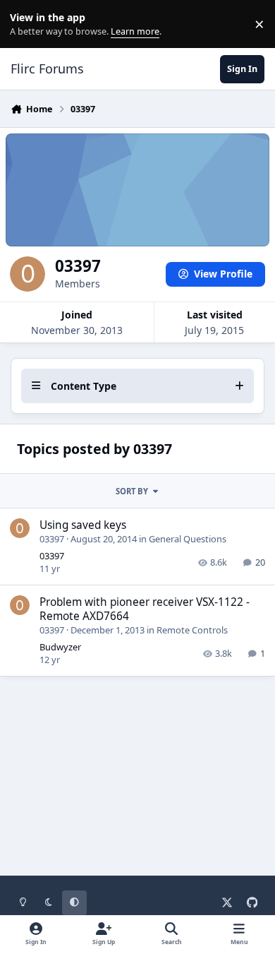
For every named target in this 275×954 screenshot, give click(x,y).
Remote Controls (192, 630)
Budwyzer (60, 646)
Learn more (27, 24)
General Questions (187, 538)
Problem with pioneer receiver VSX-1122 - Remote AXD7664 (144, 609)
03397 (51, 538)
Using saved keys (82, 525)
